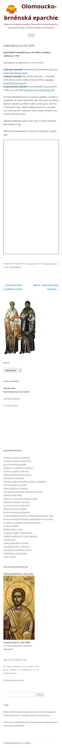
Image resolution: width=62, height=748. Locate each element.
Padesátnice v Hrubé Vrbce (15, 553)
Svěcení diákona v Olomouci (15, 488)
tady (5, 134)
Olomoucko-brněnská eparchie (31, 12)
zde (19, 124)
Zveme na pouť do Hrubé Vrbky (17, 461)
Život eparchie (50, 263)
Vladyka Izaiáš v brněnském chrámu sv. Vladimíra (24, 481)
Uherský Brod (9, 539)
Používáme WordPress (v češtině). (17, 743)
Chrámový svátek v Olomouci (16, 471)
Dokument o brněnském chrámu (17, 550)
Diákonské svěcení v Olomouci (16, 502)
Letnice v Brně (9, 556)
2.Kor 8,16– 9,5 (9, 659)
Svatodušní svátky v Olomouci (16, 546)
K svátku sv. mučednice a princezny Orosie (22, 522)
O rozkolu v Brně (10, 405)
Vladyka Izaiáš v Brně (12, 495)
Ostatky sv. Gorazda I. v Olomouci (18, 467)
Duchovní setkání (11, 526)
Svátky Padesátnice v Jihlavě (15, 543)
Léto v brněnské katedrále (14, 464)
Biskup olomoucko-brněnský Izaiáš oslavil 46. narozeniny (28, 519)
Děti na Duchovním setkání (15, 509)
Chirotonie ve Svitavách (13, 478)
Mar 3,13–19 (21, 659)
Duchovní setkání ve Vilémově (16, 512)
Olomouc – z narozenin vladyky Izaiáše (20, 498)
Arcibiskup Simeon (11, 398)
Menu (31, 35)
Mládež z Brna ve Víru (12, 529)
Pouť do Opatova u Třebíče (15, 485)
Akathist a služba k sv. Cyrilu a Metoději (20, 536)
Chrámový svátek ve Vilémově (16, 457)
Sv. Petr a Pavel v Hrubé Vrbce (16, 505)
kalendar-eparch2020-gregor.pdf (39, 90)
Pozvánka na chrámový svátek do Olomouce (23, 491)
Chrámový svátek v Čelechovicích (17, 532)
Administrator (15, 267)
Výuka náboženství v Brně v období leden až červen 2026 (28, 515)
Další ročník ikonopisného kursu (17, 474)
